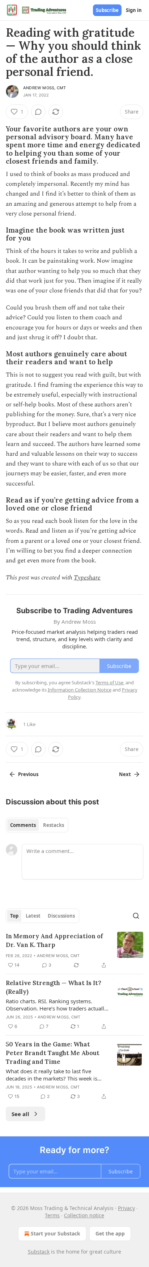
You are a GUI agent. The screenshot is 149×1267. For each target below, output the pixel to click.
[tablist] (37, 825)
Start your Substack (55, 1233)
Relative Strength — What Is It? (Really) (53, 987)
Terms (52, 1215)
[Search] (136, 916)
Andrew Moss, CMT (44, 87)
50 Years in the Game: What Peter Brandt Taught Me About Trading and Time (52, 1053)
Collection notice (84, 1215)
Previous (28, 774)
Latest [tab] (33, 916)
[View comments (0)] (38, 111)
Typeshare (87, 577)
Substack (39, 1251)
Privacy (126, 1208)
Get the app (110, 1233)
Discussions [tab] (61, 916)
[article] (74, 950)
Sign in (134, 10)
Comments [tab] (23, 825)
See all (20, 1114)
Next (125, 774)
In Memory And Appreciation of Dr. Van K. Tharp (54, 940)
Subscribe (107, 10)
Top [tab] (14, 916)
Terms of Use (109, 682)
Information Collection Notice (79, 689)
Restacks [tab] (53, 825)
